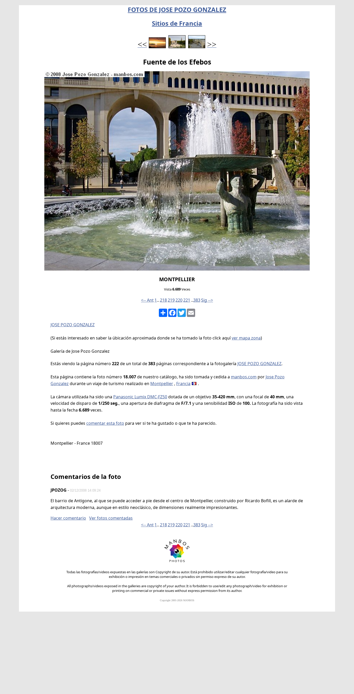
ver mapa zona (246, 338)
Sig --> (207, 300)
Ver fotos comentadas (111, 518)
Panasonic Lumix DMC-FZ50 (140, 397)
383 (196, 300)
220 (178, 300)
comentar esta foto (105, 423)
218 (163, 300)
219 (171, 300)
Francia (183, 383)
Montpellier (161, 383)
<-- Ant (147, 300)
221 (186, 300)
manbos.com (244, 377)
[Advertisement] (177, 655)
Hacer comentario (68, 518)
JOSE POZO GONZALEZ (73, 325)
